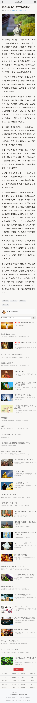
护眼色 (20, 11)
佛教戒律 (23, 687)
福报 (23, 677)
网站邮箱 (25, 694)
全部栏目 (14, 301)
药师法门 (4, 687)
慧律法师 (14, 673)
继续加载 (18, 669)
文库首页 (5, 301)
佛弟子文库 (18, 2)
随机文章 (22, 301)
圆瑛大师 (23, 684)
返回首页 (12, 694)
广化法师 (14, 680)
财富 (4, 677)
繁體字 (13, 11)
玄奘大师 (23, 680)
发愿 (14, 687)
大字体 (16, 11)
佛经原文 (21, 694)
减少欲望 (4, 673)
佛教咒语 (4, 684)
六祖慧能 (4, 680)
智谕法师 (23, 673)
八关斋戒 (14, 677)
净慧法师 (14, 684)
